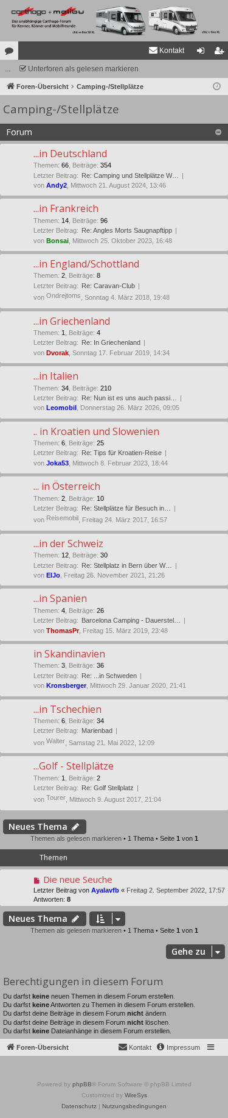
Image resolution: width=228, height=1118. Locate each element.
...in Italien (55, 376)
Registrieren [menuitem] (221, 53)
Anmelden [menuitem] (203, 53)
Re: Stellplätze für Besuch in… (126, 508)
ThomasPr (62, 630)
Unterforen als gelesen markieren (83, 69)
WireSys (136, 1095)
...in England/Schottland (86, 264)
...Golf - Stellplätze (73, 766)
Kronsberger (66, 685)
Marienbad (96, 730)
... (7, 69)
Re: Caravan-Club (108, 285)
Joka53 (57, 463)
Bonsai (57, 240)
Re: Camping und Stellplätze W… (130, 175)
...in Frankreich (65, 208)
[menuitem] (166, 50)
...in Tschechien (67, 709)
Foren (11, 53)
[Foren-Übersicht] (114, 20)
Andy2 (56, 185)
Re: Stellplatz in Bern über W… (126, 565)
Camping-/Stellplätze (61, 109)
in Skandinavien (69, 653)
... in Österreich (66, 486)
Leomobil (61, 407)
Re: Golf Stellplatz (107, 787)
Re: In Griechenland (110, 342)
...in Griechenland (71, 321)
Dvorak (57, 352)
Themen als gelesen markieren (76, 838)
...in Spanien (60, 598)
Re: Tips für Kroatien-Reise (121, 452)
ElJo (53, 575)
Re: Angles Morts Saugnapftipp (126, 230)
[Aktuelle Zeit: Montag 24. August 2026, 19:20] (217, 87)
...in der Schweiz (68, 543)
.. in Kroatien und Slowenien (96, 431)
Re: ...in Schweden (109, 675)
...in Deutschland (70, 153)
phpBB (82, 1084)
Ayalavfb (105, 890)
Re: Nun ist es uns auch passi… (129, 398)
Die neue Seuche (77, 879)
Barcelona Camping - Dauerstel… (131, 620)
